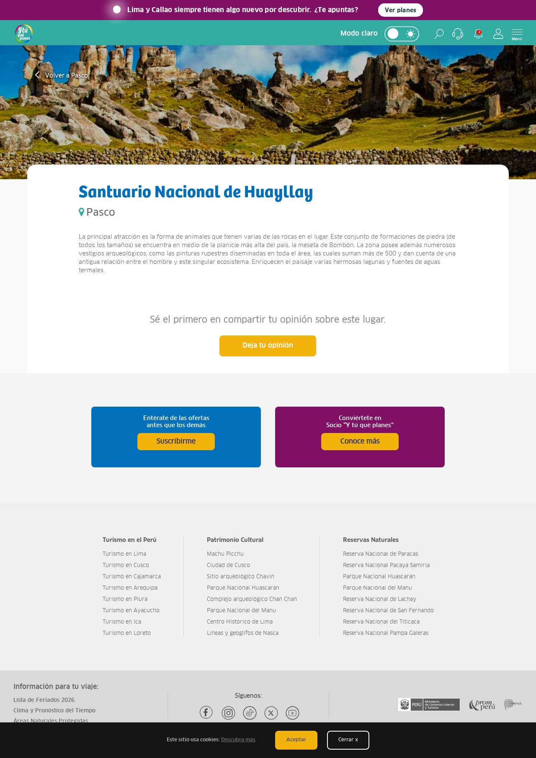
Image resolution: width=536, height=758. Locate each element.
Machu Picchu (225, 554)
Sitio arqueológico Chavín (240, 577)
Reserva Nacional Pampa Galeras (385, 633)
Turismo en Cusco (126, 565)
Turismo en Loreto (127, 633)
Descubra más (238, 740)
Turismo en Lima (124, 554)
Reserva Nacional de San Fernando (388, 611)
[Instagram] (228, 713)
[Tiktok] (250, 713)
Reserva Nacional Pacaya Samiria (386, 565)
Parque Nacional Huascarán (243, 588)
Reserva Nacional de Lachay (379, 599)
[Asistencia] (457, 34)
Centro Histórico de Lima (240, 622)
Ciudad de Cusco (228, 565)
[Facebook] (207, 713)
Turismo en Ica (122, 622)
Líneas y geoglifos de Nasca (242, 633)
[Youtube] (292, 713)
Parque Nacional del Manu (241, 611)
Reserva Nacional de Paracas (380, 554)
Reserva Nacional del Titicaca (381, 622)
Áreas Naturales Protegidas (50, 721)
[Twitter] (271, 713)
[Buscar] (439, 34)
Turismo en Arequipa (130, 588)
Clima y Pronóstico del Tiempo (54, 711)
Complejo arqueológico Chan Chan (252, 599)
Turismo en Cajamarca (132, 577)
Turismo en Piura (125, 599)
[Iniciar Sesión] (498, 33)
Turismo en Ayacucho (131, 611)
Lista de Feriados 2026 (44, 700)
